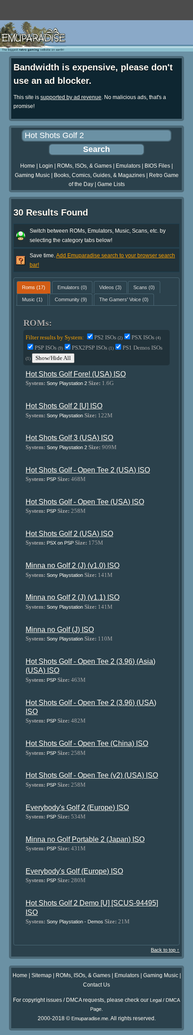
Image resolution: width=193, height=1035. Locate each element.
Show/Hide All (53, 358)
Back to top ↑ (165, 950)
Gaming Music (32, 175)
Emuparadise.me (89, 1018)
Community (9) (71, 299)
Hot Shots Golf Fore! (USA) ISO (76, 374)
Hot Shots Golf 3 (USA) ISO (69, 438)
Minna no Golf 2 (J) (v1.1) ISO (72, 597)
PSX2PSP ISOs (93, 347)
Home (27, 166)
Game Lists (111, 184)
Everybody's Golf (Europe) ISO (74, 871)
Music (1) (32, 299)
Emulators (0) (72, 287)
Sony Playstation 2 (67, 383)
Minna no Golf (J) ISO (60, 629)
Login (46, 166)
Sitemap (41, 975)
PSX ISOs (146, 337)
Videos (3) (110, 287)
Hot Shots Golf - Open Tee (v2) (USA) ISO (92, 775)
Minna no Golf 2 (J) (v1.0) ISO (72, 565)
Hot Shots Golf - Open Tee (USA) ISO (85, 502)
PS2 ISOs (108, 337)
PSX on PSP (60, 543)
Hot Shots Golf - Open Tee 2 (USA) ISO (88, 470)
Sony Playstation (65, 415)
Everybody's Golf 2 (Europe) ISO (77, 807)
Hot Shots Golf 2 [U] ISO (64, 406)
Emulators (128, 166)
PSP (51, 479)
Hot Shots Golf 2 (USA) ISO (69, 533)
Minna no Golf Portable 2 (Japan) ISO (85, 839)
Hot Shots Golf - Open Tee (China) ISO (87, 743)
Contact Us (96, 985)
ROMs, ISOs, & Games (84, 166)
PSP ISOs (49, 347)
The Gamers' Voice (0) (124, 299)
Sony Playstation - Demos (75, 921)
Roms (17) (33, 287)
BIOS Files (157, 166)
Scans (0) (144, 287)
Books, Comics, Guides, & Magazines (99, 175)
